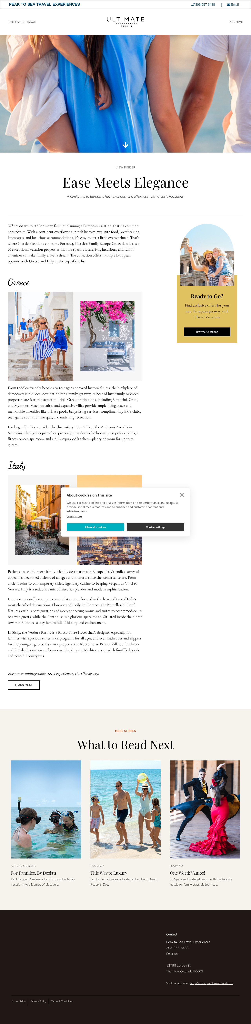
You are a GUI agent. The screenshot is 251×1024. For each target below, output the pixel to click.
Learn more (74, 516)
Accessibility (19, 1001)
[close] (182, 495)
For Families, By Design (33, 873)
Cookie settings (155, 527)
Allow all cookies (95, 527)
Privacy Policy (38, 1001)
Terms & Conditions (62, 1001)
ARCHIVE (236, 22)
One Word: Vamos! (187, 873)
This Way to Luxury (108, 873)
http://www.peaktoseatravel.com (211, 983)
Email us (172, 954)
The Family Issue (22, 22)
